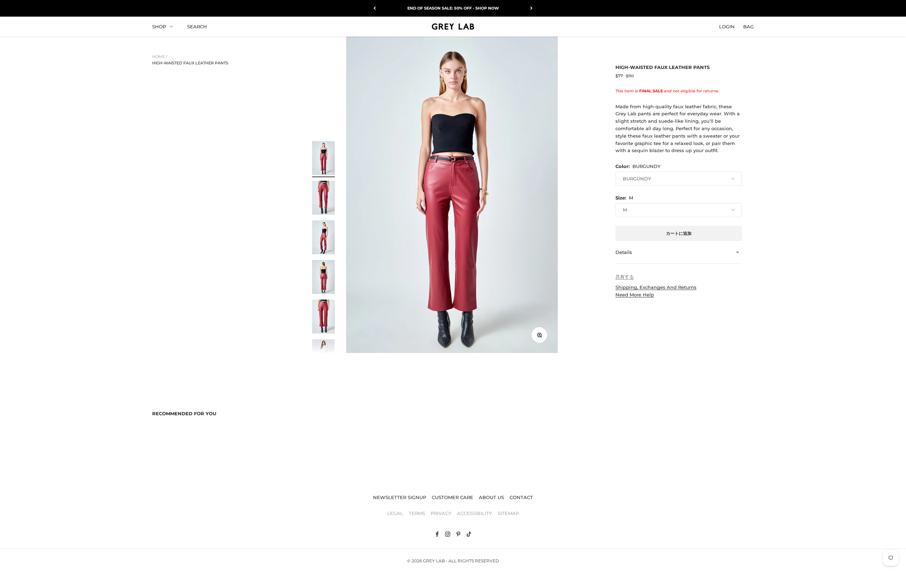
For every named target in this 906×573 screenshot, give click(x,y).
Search (197, 26)
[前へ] (374, 8)
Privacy (441, 513)
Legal (395, 513)
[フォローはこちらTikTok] (469, 534)
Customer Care (452, 497)
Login (727, 26)
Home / (159, 56)
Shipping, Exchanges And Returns (655, 287)
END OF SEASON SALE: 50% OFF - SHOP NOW (453, 8)
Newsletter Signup (399, 497)
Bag (748, 26)
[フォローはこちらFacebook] (437, 534)
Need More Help (634, 294)
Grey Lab (434, 560)
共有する (624, 276)
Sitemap (508, 513)
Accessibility (474, 513)
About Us (491, 497)
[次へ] (531, 8)
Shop (159, 26)
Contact (521, 497)
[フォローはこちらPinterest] (458, 534)
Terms (417, 513)
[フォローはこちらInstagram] (448, 534)
